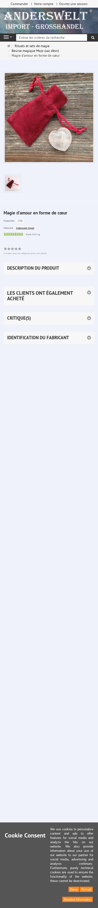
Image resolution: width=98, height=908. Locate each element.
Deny (74, 889)
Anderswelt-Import (25, 228)
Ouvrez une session (73, 4)
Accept (86, 889)
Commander (19, 4)
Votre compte (43, 4)
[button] (49, 296)
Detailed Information (77, 899)
